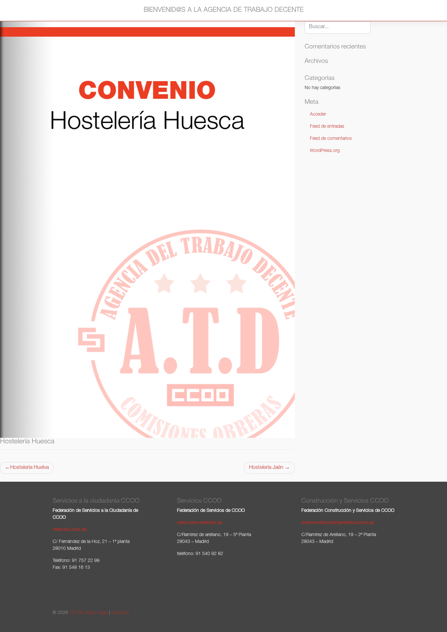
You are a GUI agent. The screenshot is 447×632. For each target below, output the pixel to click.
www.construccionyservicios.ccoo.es (337, 523)
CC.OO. (77, 613)
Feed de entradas (327, 126)
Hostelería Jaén (266, 468)
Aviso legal (97, 613)
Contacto (120, 613)
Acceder (318, 114)
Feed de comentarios (331, 139)
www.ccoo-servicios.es (199, 523)
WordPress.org (325, 151)
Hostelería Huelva (29, 468)
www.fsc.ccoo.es (69, 530)
